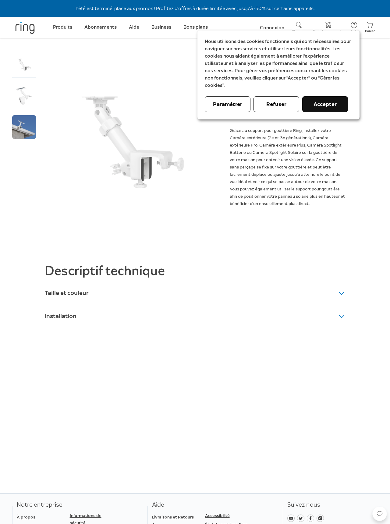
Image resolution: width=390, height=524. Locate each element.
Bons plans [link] (195, 27)
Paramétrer (227, 104)
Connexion (272, 27)
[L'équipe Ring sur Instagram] (321, 518)
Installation (60, 316)
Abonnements (100, 27)
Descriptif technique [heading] (105, 270)
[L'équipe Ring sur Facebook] (312, 518)
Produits (62, 27)
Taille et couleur (67, 292)
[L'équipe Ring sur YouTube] (292, 518)
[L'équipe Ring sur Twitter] (302, 518)
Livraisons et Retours (173, 517)
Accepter (325, 104)
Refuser (276, 104)
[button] (24, 65)
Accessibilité (217, 515)
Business (161, 27)
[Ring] (25, 28)
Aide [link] (134, 27)
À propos (26, 517)
